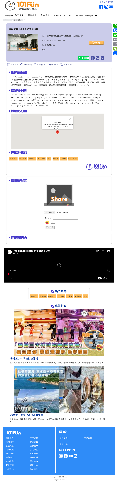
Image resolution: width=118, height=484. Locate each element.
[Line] (115, 35)
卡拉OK (43, 296)
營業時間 (27, 65)
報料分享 (64, 444)
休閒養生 (34, 442)
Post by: (48, 218)
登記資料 (88, 438)
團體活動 (32, 158)
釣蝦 (85, 296)
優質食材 (34, 457)
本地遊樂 (34, 438)
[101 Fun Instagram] (61, 456)
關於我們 (64, 438)
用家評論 (67, 65)
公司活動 (61, 296)
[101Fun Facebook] (66, 456)
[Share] (115, 53)
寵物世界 (58, 16)
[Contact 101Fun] (75, 456)
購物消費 (10, 442)
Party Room (73, 158)
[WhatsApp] (115, 25)
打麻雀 (69, 296)
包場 (49, 158)
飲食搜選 (34, 453)
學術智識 (10, 453)
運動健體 (10, 450)
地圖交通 (40, 65)
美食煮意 (45, 15)
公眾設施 (79, 16)
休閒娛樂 (20, 15)
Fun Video (68, 16)
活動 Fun (34, 465)
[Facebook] (115, 30)
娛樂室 (63, 158)
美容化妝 (34, 446)
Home (7, 20)
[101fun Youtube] (71, 456)
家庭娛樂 (10, 438)
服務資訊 (14, 65)
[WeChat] (115, 48)
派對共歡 (17, 20)
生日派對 (22, 158)
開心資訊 (89, 16)
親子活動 (13, 158)
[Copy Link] (115, 44)
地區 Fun (10, 469)
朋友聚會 (41, 158)
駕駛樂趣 (10, 446)
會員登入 (104, 2)
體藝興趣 (33, 15)
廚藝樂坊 (10, 457)
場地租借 (78, 296)
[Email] (115, 39)
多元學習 (34, 450)
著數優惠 (9, 16)
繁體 (111, 2)
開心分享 (54, 65)
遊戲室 (55, 158)
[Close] (70, 119)
